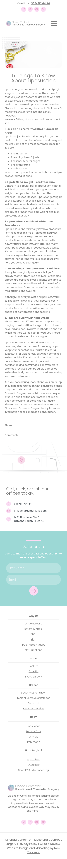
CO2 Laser (33, 765)
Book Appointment (33, 645)
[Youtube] (36, 9)
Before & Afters (33, 629)
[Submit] (33, 591)
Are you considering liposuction (24, 382)
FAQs (33, 634)
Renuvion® (33, 742)
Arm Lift (33, 736)
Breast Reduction (33, 708)
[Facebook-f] (30, 9)
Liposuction (34, 726)
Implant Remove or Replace (33, 698)
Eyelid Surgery (33, 676)
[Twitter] (43, 822)
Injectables (33, 759)
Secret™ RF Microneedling (33, 770)
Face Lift (33, 671)
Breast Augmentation (33, 692)
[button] (54, 23)
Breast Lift (33, 703)
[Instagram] (23, 9)
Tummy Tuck (33, 731)
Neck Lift (33, 666)
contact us (20, 404)
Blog (33, 639)
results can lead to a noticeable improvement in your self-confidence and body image (31, 361)
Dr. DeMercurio (33, 623)
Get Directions (33, 650)
